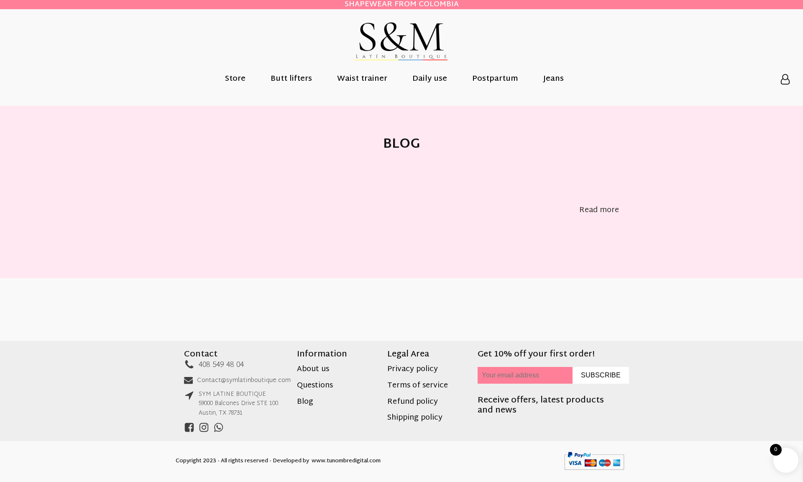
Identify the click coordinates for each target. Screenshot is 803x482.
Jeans (553, 79)
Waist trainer (362, 79)
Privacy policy (412, 370)
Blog (305, 402)
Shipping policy (414, 418)
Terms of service (417, 386)
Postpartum (495, 79)
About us (313, 370)
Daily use (429, 79)
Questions (315, 386)
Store (235, 79)
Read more (599, 211)
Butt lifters (291, 79)
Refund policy (412, 402)
